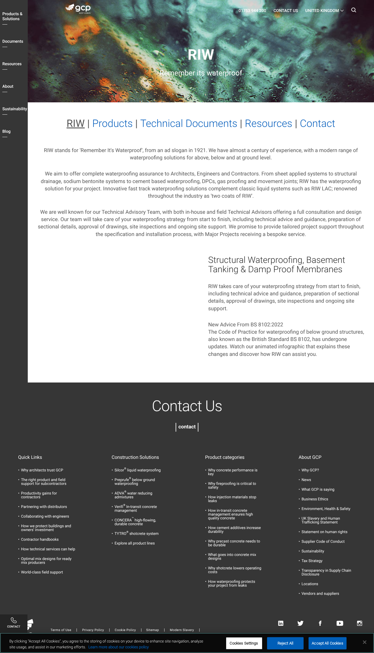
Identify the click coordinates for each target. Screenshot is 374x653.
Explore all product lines (135, 543)
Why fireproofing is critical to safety (232, 486)
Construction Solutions (135, 457)
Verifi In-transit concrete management (136, 509)
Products (112, 124)
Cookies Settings (244, 643)
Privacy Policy (93, 630)
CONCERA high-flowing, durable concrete (135, 522)
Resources (12, 64)
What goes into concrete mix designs (232, 557)
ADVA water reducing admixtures (133, 495)
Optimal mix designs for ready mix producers (46, 561)
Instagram (359, 623)
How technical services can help (48, 549)
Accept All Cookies (327, 643)
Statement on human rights (324, 532)
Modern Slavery (182, 630)
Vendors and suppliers (320, 594)
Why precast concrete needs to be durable (234, 543)
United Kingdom (322, 10)
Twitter (300, 623)
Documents (12, 41)
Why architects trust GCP (42, 470)
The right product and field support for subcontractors (43, 482)
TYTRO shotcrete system (137, 534)
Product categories (225, 457)
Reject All (285, 643)
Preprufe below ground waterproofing (135, 482)
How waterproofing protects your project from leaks (231, 583)
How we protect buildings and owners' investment (46, 528)
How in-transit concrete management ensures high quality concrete (230, 514)
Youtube (340, 623)
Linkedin (280, 623)
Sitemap (152, 630)
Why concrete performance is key (232, 472)
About (7, 86)
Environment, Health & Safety (326, 509)
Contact (317, 124)
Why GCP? (310, 470)
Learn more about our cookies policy (118, 647)
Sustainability (14, 109)
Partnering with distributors (44, 507)
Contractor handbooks (40, 540)
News (306, 480)
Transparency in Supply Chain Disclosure (326, 572)
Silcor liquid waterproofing (138, 470)
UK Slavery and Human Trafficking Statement (321, 520)
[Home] (80, 10)
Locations (310, 584)
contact (186, 427)
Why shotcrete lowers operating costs (234, 570)
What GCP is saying (318, 490)
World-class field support (42, 572)
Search (353, 12)
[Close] (364, 642)
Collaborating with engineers (45, 516)
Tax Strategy (312, 561)
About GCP (310, 457)
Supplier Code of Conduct (323, 542)
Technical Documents (188, 124)
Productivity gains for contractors (39, 495)
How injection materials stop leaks (232, 499)
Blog (6, 131)
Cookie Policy (125, 630)
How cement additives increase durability (234, 530)
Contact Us (285, 10)
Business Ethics (315, 499)
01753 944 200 (252, 10)
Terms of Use (61, 630)
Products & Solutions (12, 16)
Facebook (320, 623)
